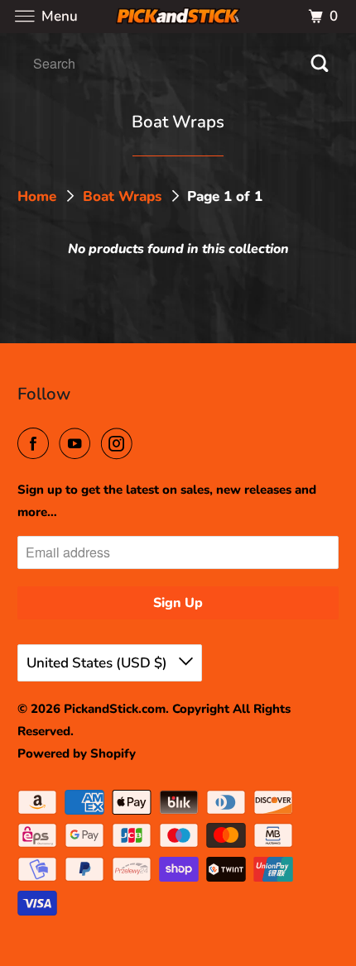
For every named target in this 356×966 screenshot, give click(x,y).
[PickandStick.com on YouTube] (78, 444)
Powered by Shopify (76, 753)
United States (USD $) (98, 662)
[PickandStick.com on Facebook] (36, 444)
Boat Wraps (124, 196)
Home (38, 196)
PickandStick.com (115, 709)
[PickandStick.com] (178, 16)
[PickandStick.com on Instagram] (120, 444)
